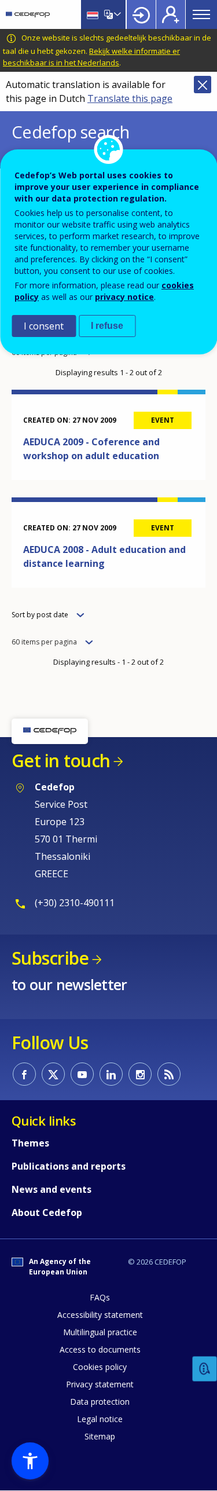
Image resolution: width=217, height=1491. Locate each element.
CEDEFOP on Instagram (140, 1074)
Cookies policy (100, 1366)
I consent (44, 326)
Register (170, 14)
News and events (51, 1189)
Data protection (100, 1401)
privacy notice (124, 296)
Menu (201, 14)
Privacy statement (100, 1384)
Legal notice (100, 1418)
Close (202, 84)
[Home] (28, 14)
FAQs (100, 1297)
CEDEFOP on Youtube (82, 1074)
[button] (30, 1460)
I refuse (107, 326)
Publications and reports (69, 1166)
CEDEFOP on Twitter (53, 1074)
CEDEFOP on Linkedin (111, 1074)
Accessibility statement (100, 1314)
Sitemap (99, 1436)
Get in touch (61, 760)
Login (141, 14)
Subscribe (50, 958)
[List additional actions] (116, 14)
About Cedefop (47, 1212)
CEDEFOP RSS (169, 1074)
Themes (30, 1143)
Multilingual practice (100, 1332)
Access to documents (100, 1349)
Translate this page (129, 98)
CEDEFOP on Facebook (24, 1074)
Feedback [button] (205, 1369)
